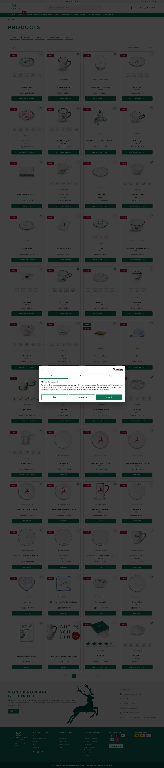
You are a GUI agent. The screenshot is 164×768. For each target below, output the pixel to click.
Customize (80, 397)
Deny (54, 397)
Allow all (109, 397)
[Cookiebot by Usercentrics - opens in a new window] (114, 369)
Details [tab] (82, 376)
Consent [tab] (53, 376)
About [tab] (110, 376)
